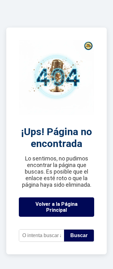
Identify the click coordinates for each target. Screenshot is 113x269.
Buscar (79, 235)
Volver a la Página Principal (56, 207)
